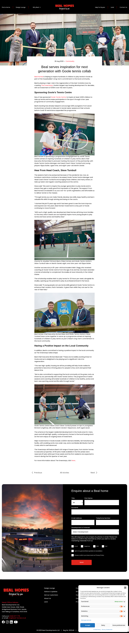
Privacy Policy (100, 555)
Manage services (86, 620)
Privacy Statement (107, 629)
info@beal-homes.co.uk (17, 618)
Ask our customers (51, 595)
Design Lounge (20, 7)
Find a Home (6, 7)
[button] (125, 588)
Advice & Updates (50, 591)
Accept (87, 625)
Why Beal (36, 7)
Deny (103, 625)
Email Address (76, 518)
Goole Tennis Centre (58, 97)
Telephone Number (103, 518)
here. (73, 460)
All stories (64, 472)
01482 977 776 (14, 616)
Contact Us (123, 7)
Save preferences (118, 625)
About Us (47, 598)
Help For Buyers (100, 7)
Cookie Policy (97, 629)
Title (73, 498)
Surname (74, 508)
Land (112, 7)
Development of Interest (80, 528)
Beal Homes (38, 77)
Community (70, 61)
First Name (88, 498)
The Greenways (47, 85)
